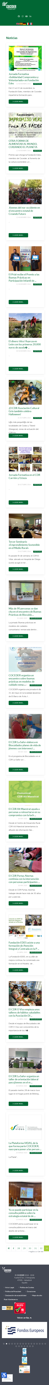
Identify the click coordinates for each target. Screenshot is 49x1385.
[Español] (21, 23)
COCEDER (21, 1275)
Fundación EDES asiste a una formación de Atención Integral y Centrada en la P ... (24, 945)
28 (18, 1248)
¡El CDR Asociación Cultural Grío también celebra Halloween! (24, 411)
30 (30, 1248)
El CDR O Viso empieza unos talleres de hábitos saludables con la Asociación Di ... (24, 1012)
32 (41, 1248)
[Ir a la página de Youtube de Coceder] (26, 16)
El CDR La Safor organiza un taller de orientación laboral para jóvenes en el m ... (24, 1079)
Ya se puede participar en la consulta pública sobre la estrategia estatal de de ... (23, 1212)
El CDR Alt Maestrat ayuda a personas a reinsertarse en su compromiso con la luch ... (24, 812)
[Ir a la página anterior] (13, 1248)
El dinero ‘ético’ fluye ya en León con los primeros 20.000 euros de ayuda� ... (25, 344)
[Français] (31, 23)
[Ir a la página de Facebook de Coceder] (19, 16)
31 (35, 1248)
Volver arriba (23, 1318)
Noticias (37, 84)
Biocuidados (36, 618)
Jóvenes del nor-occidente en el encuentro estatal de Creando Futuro (24, 210)
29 (24, 1248)
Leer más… (19, 101)
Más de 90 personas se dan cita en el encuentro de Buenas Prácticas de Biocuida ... (25, 611)
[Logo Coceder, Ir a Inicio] (10, 5)
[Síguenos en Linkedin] (30, 16)
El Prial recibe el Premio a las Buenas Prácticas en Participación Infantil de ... (24, 277)
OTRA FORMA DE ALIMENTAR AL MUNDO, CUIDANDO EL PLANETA (23, 143)
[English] (18, 23)
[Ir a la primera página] (8, 1248)
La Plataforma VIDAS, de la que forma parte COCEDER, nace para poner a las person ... (25, 1146)
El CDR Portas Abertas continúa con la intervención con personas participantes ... (24, 878)
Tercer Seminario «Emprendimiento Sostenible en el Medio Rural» (24, 544)
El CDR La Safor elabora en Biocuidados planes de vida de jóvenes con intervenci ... (25, 745)
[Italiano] (27, 23)
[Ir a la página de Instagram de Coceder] (22, 16)
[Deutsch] (24, 23)
